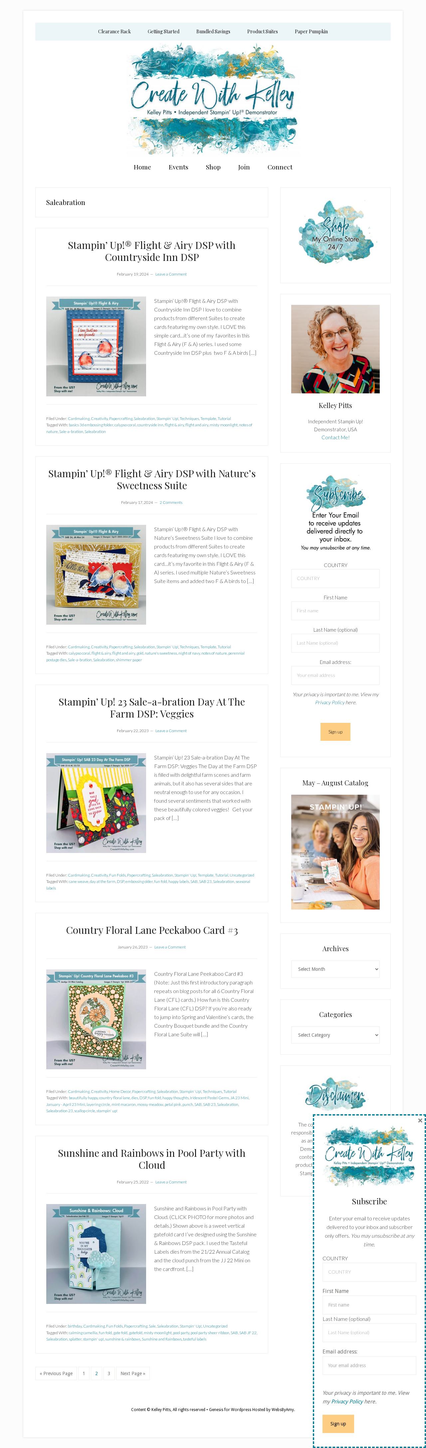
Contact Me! (335, 437)
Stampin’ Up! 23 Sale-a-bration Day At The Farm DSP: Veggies (152, 707)
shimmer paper (129, 659)
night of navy (189, 653)
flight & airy (174, 424)
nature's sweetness (161, 653)
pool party (181, 1332)
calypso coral (125, 424)
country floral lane (114, 1097)
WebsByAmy (283, 1409)
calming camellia (83, 1332)
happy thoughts (175, 1097)
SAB (194, 881)
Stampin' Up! (167, 418)
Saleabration (144, 418)
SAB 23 (205, 881)
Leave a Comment (171, 274)
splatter (75, 1339)
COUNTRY (335, 565)
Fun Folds (117, 875)
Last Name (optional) (336, 630)
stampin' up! (107, 1110)
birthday (75, 1326)
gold (139, 653)
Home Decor (120, 1091)
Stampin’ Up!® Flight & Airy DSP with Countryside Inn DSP (152, 251)
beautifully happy (83, 1097)
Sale (152, 1326)
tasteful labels (194, 1339)
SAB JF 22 (248, 1332)
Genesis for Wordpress (230, 1409)
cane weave (79, 881)
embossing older (139, 881)
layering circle (98, 1104)
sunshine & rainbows (122, 1339)
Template (208, 418)
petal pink (173, 1104)
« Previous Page (56, 1375)
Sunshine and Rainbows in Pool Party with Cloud (152, 1158)
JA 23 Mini (239, 1097)
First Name (335, 597)
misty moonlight (224, 424)
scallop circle (84, 1110)
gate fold (120, 1332)
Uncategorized (242, 875)
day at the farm (102, 881)
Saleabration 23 (59, 1110)
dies (134, 1097)
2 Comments (171, 502)
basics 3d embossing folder (91, 424)
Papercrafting (120, 418)
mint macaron (123, 1104)
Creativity (99, 418)
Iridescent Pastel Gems (209, 1097)
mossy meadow (150, 1104)
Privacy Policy (329, 702)
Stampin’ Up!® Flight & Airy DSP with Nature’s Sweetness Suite (152, 479)
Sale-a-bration (71, 431)
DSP (120, 881)
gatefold (135, 1332)
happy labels (178, 881)
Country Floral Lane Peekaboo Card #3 (152, 929)
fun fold (160, 881)
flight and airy (196, 424)
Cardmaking (79, 418)
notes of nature (214, 653)
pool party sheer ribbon (210, 1332)
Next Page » (132, 1375)
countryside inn (150, 424)
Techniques (189, 418)
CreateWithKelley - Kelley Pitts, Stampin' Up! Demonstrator (213, 99)
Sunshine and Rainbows (162, 1339)
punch (187, 1104)
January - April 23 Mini (65, 1104)
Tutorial (224, 418)
